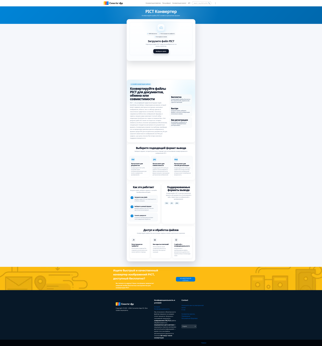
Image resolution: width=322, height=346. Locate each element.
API (189, 3)
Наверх (203, 343)
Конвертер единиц (188, 314)
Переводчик (185, 316)
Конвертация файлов (153, 3)
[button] (161, 38)
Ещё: (215, 3)
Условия (157, 307)
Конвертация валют (179, 3)
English (185, 326)
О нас (183, 310)
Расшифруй (166, 3)
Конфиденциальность (162, 309)
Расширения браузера (189, 318)
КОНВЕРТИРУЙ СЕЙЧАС (185, 279)
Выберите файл (161, 51)
